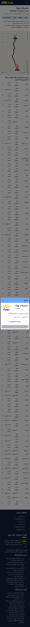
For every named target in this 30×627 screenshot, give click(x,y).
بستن (15, 327)
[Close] (3, 300)
